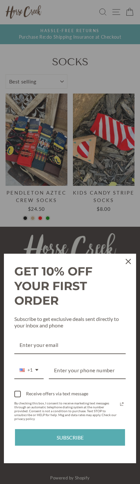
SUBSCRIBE (70, 437)
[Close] (128, 261)
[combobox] (29, 370)
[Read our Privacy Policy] (122, 404)
